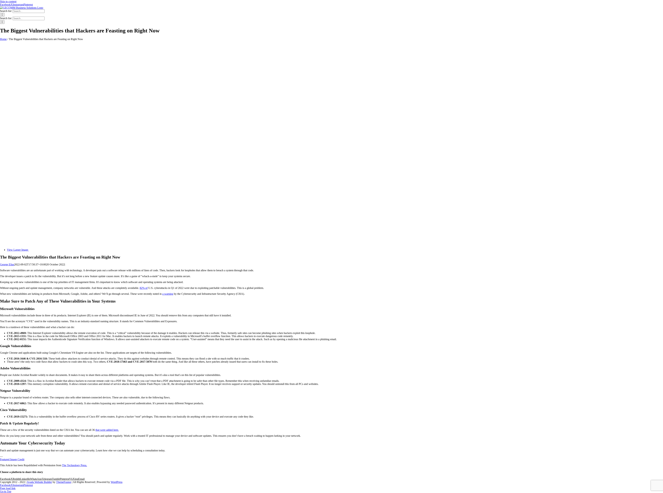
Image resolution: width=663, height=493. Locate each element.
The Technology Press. (74, 465)
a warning (167, 293)
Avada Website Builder (39, 482)
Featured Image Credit (12, 459)
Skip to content (8, 1)
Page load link (8, 488)
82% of (144, 287)
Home (3, 39)
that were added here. (107, 429)
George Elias (7, 264)
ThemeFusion (63, 482)
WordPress (116, 482)
